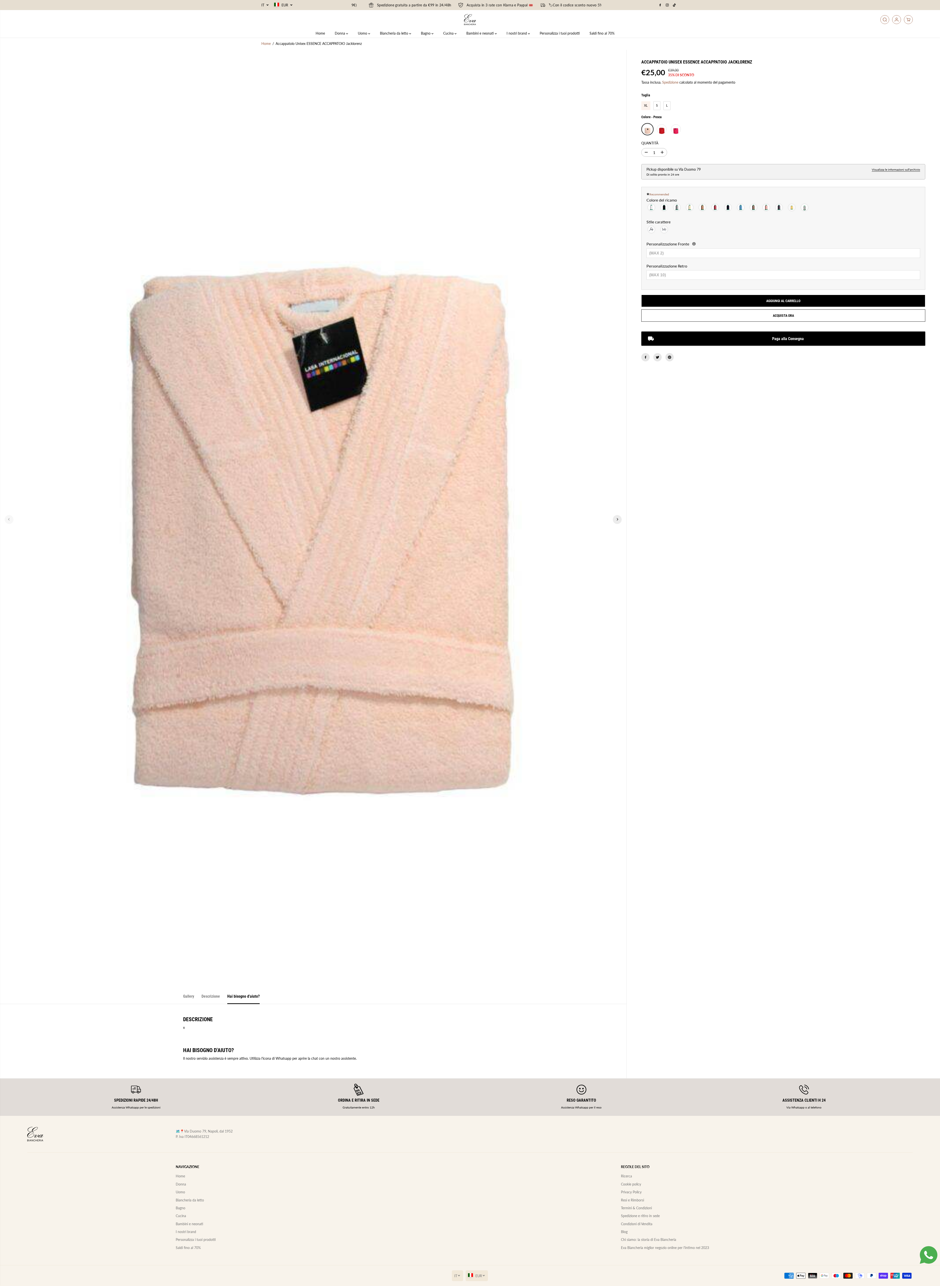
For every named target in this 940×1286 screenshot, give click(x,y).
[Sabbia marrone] (703, 207)
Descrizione (210, 996)
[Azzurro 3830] (741, 207)
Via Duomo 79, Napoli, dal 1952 (208, 1131)
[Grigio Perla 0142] (677, 207)
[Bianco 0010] (651, 207)
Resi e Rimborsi (632, 1200)
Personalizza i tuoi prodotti (560, 33)
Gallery (188, 996)
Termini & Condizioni (636, 1208)
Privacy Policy (631, 1192)
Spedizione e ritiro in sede (640, 1216)
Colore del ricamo (661, 200)
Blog (624, 1232)
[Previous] (9, 519)
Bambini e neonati (480, 33)
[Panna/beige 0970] (690, 207)
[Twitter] (657, 357)
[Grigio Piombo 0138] (779, 207)
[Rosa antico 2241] (715, 207)
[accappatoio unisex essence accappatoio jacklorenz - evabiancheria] (313, 519)
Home (320, 33)
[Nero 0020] (664, 207)
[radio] (645, 105)
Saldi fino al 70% (602, 33)
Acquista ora (783, 316)
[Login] (896, 19)
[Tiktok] (674, 5)
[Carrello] (908, 19)
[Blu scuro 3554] (728, 207)
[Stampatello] (664, 229)
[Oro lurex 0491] (792, 207)
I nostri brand (517, 33)
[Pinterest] (669, 357)
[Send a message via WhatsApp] (929, 1255)
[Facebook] (660, 5)
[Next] (617, 519)
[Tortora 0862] (754, 207)
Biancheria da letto (394, 33)
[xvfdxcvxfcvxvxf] (694, 244)
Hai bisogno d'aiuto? (243, 996)
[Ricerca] (884, 19)
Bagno (426, 33)
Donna (340, 33)
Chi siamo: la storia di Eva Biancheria (648, 1239)
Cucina (449, 33)
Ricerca (626, 1176)
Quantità (649, 143)
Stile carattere (658, 221)
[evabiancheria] (470, 20)
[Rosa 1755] (766, 207)
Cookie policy (631, 1184)
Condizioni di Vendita (636, 1224)
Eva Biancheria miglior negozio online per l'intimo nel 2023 (665, 1248)
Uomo (363, 33)
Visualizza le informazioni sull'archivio (896, 169)
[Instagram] (667, 5)
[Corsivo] (651, 229)
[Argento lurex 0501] (805, 207)
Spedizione (670, 82)
